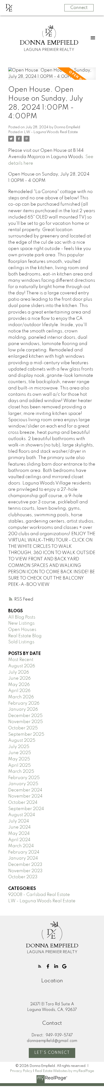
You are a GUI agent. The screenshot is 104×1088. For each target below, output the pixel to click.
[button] (39, 966)
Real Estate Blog (25, 636)
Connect (79, 8)
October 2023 (22, 877)
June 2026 (19, 678)
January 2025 (23, 784)
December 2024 (25, 790)
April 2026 (19, 691)
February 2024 (23, 852)
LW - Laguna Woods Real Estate (51, 132)
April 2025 (19, 765)
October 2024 (22, 802)
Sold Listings (21, 642)
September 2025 (26, 734)
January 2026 (23, 709)
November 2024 (25, 796)
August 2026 (21, 666)
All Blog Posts (21, 617)
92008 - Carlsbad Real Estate (39, 895)
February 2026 (23, 703)
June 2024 (19, 827)
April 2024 (19, 840)
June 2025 (19, 753)
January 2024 (23, 858)
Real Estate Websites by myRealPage (64, 1071)
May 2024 (19, 833)
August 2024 (21, 815)
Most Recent (20, 660)
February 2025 (24, 778)
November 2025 (25, 722)
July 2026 (18, 672)
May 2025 (19, 759)
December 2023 (25, 864)
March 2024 (21, 846)
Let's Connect (52, 1053)
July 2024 (18, 821)
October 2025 (23, 728)
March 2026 (21, 697)
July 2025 (18, 747)
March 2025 (21, 771)
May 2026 (19, 685)
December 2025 (25, 716)
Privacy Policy (21, 1071)
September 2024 (26, 809)
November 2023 (25, 871)
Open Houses (22, 630)
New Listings (21, 623)
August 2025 (21, 740)
